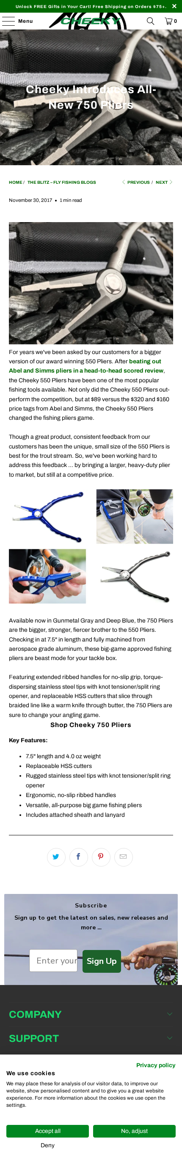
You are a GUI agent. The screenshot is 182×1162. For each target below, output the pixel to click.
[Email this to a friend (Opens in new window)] (123, 857)
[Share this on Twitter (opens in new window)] (56, 857)
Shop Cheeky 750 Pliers (91, 724)
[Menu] (4, 21)
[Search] (151, 21)
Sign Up (102, 961)
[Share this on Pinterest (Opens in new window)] (101, 857)
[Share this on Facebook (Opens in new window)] (78, 857)
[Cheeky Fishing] (91, 21)
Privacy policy (156, 1065)
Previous (138, 182)
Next (162, 182)
